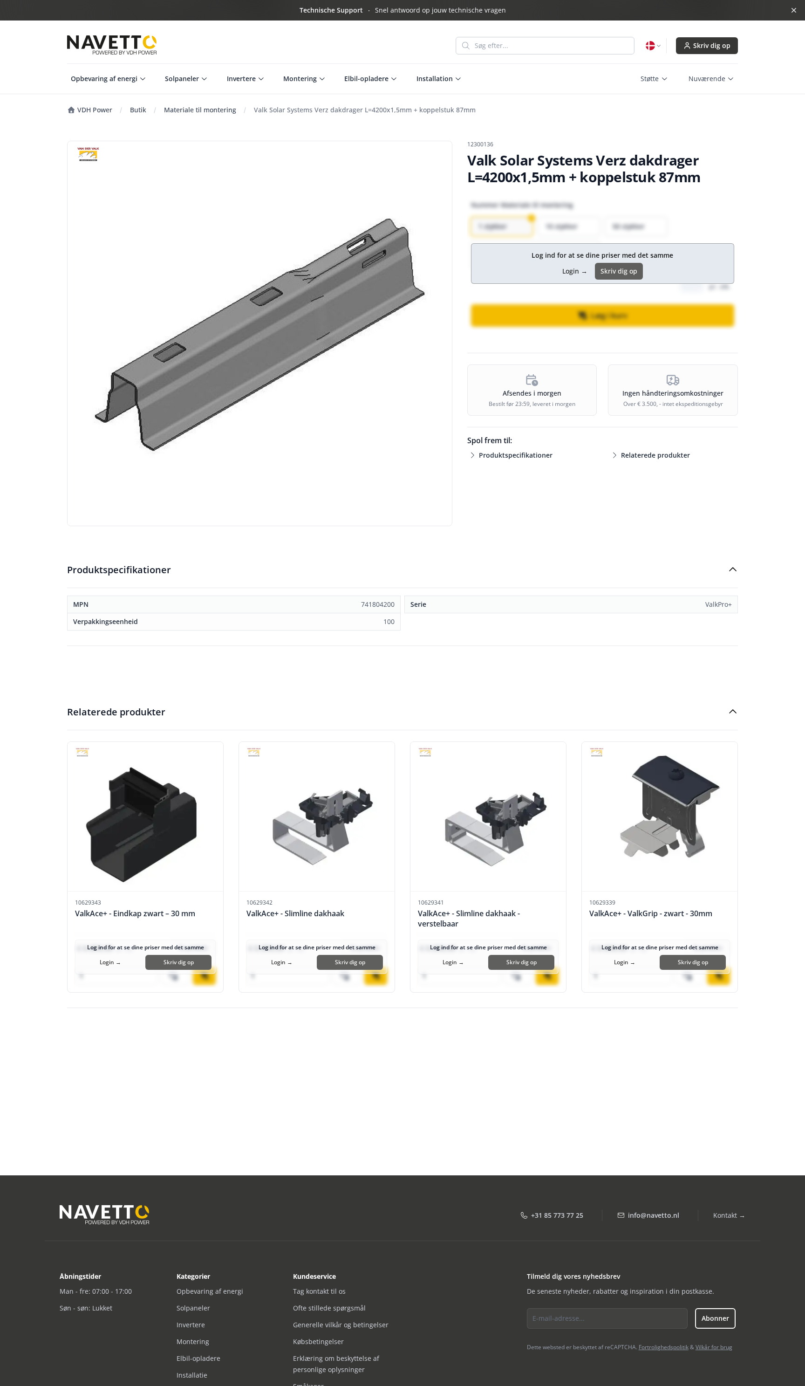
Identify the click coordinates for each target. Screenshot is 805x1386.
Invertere (191, 1324)
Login (574, 271)
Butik (138, 109)
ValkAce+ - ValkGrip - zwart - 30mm (650, 913)
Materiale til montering (200, 109)
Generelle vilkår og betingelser (341, 1324)
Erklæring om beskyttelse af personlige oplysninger (336, 1364)
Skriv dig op (711, 45)
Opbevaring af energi (210, 1291)
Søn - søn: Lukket (86, 1308)
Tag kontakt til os (319, 1291)
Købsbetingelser (318, 1341)
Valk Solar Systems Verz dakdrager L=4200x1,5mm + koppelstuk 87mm (365, 109)
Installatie (192, 1375)
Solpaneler (193, 1308)
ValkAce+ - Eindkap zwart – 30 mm (135, 913)
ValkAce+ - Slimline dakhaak (295, 913)
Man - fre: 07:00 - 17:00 (96, 1291)
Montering (193, 1341)
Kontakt (729, 1215)
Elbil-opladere (198, 1358)
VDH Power (93, 109)
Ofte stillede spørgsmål (329, 1308)
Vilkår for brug (714, 1347)
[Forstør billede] (260, 333)
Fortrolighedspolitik (664, 1347)
